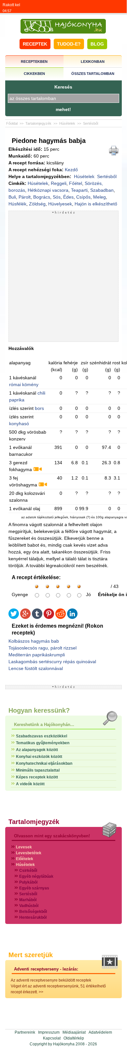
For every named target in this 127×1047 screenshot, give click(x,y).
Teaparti (79, 190)
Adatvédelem (100, 1032)
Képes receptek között (37, 777)
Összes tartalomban (92, 74)
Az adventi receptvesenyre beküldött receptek (51, 980)
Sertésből (90, 123)
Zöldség (37, 203)
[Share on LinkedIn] (72, 617)
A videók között (30, 784)
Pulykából (28, 882)
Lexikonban (93, 61)
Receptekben (34, 61)
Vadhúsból (28, 905)
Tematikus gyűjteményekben (42, 743)
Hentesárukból (33, 917)
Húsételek (67, 123)
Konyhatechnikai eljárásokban (44, 763)
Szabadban (102, 190)
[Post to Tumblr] (37, 617)
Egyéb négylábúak (36, 876)
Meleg (99, 197)
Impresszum (49, 1032)
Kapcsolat (52, 1038)
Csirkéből (28, 870)
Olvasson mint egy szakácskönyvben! (52, 835)
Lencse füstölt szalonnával (35, 668)
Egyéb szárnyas (34, 888)
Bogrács (41, 197)
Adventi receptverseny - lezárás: (46, 969)
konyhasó (19, 423)
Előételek (24, 859)
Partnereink (25, 1032)
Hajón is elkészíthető (96, 203)
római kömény (23, 384)
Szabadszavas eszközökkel (41, 736)
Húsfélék (17, 203)
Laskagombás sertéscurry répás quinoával (52, 661)
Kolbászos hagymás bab (33, 641)
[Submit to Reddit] (60, 617)
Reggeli (58, 183)
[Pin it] (49, 617)
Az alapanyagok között (37, 749)
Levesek (24, 847)
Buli (12, 197)
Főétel (75, 183)
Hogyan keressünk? (39, 710)
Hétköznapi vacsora (48, 190)
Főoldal (12, 123)
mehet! (63, 109)
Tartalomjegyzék (38, 123)
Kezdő (71, 169)
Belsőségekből (33, 911)
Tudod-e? (69, 44)
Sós (57, 197)
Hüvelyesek (60, 203)
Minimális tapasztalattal (38, 770)
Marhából (27, 900)
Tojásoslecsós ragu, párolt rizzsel (42, 647)
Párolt (25, 197)
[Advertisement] (63, 277)
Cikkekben (34, 74)
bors (39, 408)
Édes (68, 197)
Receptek (35, 44)
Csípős (83, 197)
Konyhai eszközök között (39, 756)
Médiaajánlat (74, 1032)
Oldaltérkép (74, 1038)
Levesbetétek (28, 853)
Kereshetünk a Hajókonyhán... (44, 724)
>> (41, 992)
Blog (97, 44)
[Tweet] (13, 617)
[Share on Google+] (25, 617)
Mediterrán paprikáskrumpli (36, 654)
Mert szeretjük (30, 954)
